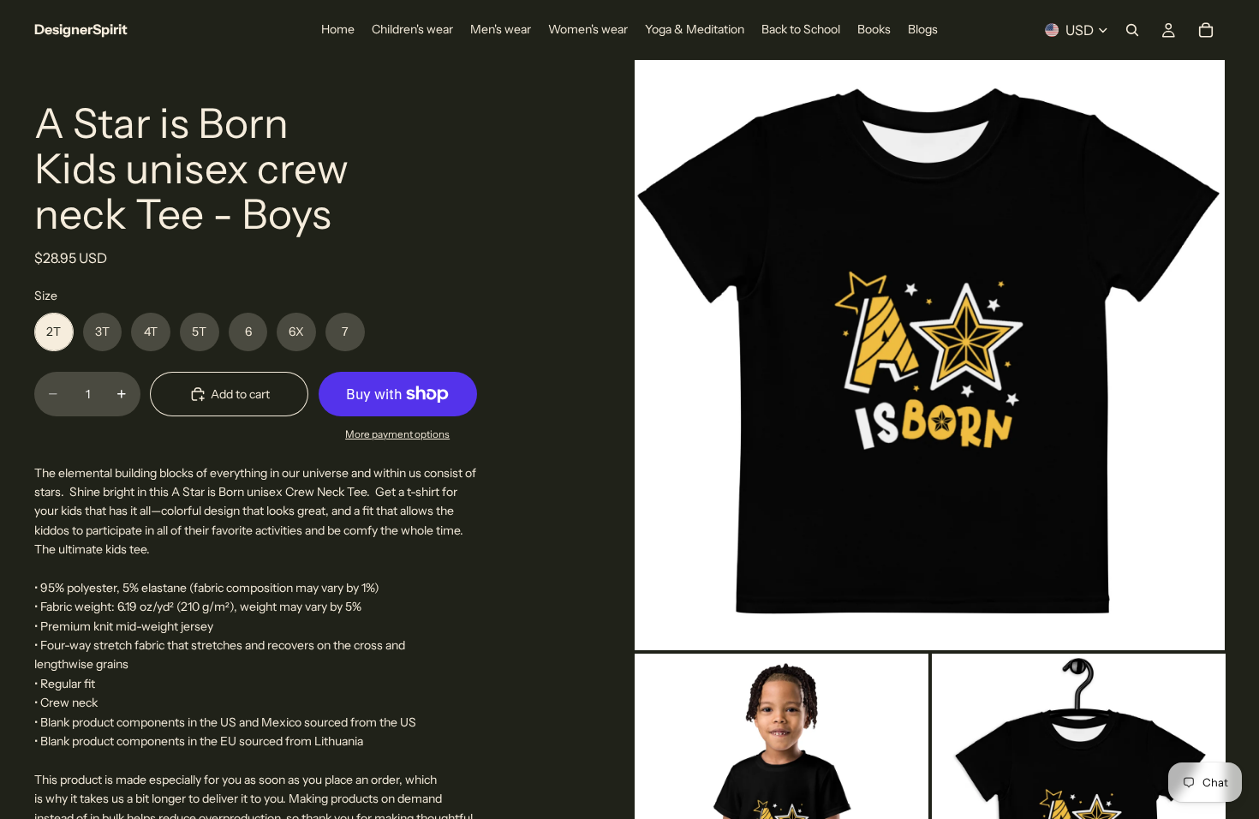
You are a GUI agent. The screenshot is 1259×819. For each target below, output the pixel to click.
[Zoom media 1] (930, 355)
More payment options (397, 434)
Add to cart (240, 394)
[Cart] (1206, 30)
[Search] (1132, 30)
